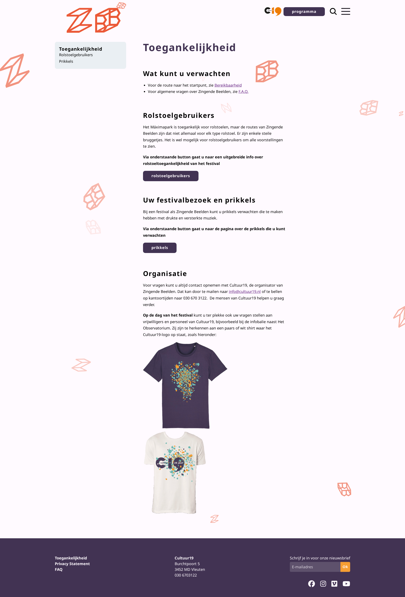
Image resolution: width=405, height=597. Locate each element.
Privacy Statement (72, 563)
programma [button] (304, 11)
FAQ (58, 569)
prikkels (159, 247)
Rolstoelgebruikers (76, 54)
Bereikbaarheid (228, 85)
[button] (272, 11)
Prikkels (66, 61)
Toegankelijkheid (80, 49)
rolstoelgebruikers (170, 175)
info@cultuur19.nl (245, 291)
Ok (345, 567)
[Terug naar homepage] (95, 36)
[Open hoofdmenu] (345, 11)
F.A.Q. (243, 91)
